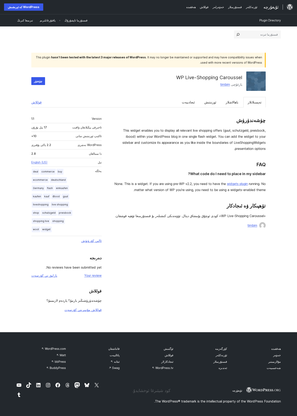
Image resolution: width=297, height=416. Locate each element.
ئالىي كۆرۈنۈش (91, 241)
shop (36, 212)
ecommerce (40, 179)
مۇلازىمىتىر (274, 361)
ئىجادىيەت (188, 102)
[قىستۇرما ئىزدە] (238, 34)
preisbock (65, 212)
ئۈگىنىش (168, 348)
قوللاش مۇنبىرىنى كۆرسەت (83, 310)
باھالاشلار (232, 102)
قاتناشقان (114, 348)
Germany (38, 188)
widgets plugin (237, 184)
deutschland (58, 179)
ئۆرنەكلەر (221, 355)
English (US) (39, 162)
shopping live (41, 221)
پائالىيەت (115, 355)
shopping (58, 221)
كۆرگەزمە (221, 348)
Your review (93, 275)
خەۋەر (277, 355)
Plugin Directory (270, 20)
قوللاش (36, 102)
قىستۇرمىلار (220, 361)
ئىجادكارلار (167, 361)
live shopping (60, 204)
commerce (48, 171)
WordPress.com (53, 348)
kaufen (37, 196)
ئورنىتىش (210, 102)
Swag (114, 368)
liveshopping (40, 204)
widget (46, 229)
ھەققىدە (276, 348)
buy (60, 171)
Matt (61, 355)
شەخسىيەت (274, 368)
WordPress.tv (162, 368)
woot (36, 229)
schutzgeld (49, 212)
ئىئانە (115, 361)
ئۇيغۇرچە (237, 390)
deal (35, 171)
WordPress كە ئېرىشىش (23, 7)
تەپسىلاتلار (254, 102)
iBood (56, 196)
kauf (46, 196)
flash (50, 188)
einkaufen (62, 188)
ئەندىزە (223, 368)
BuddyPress (56, 368)
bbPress (58, 361)
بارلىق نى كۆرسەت (44, 275)
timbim (225, 84)
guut (65, 196)
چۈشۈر (38, 81)
